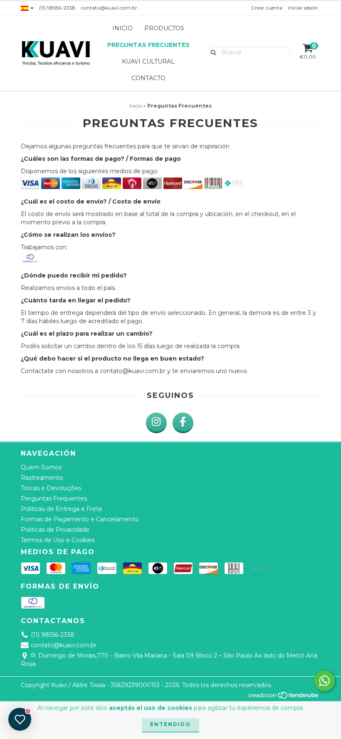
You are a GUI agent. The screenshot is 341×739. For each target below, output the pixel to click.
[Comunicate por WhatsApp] (324, 680)
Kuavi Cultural (148, 61)
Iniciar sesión (303, 8)
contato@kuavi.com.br (109, 8)
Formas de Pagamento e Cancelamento (80, 519)
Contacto (148, 78)
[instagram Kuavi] (156, 422)
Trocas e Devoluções (51, 488)
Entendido (170, 724)
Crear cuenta (266, 8)
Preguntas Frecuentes (148, 45)
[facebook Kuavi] (183, 422)
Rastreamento (42, 477)
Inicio (122, 28)
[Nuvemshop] (283, 698)
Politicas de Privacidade (55, 529)
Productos (164, 28)
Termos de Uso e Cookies (57, 540)
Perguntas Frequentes (54, 498)
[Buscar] (211, 52)
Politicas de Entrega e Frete (61, 509)
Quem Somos (41, 467)
